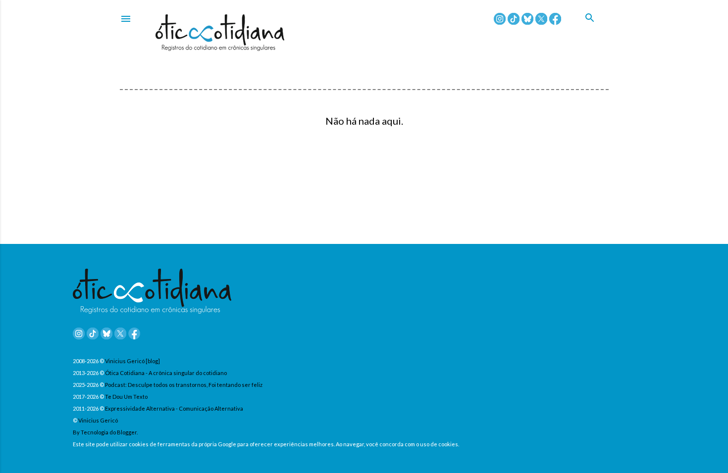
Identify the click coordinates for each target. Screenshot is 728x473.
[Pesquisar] (597, 29)
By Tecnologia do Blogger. (105, 432)
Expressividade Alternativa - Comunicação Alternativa (174, 408)
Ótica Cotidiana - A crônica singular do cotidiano (166, 373)
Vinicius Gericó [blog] (132, 361)
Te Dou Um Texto (126, 396)
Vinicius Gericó (98, 420)
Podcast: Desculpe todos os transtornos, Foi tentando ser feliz (183, 384)
